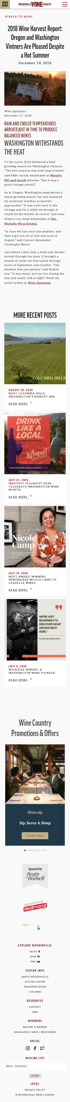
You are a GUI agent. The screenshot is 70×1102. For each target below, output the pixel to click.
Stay (33, 961)
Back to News (21, 16)
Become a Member (35, 1027)
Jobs (35, 1012)
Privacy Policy (35, 1090)
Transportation (35, 986)
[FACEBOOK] (35, 1048)
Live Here (35, 991)
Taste (33, 951)
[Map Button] (4, 4)
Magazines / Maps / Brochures (35, 1032)
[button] (25, 850)
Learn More (35, 835)
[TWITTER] (42, 1048)
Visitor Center (35, 981)
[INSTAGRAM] (28, 1048)
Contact (35, 1007)
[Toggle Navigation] (65, 4)
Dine (33, 956)
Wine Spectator (39, 282)
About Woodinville (35, 976)
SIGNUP (35, 1076)
